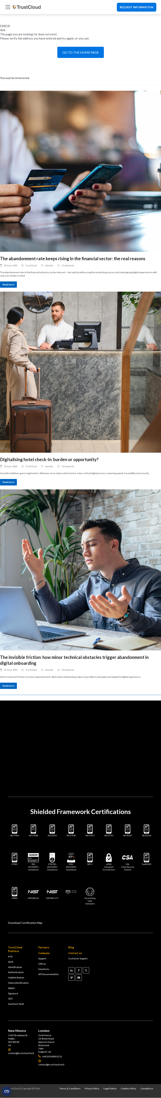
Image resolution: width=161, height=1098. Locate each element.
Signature (13, 993)
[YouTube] (79, 977)
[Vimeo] (71, 977)
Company (44, 953)
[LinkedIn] (71, 970)
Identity (49, 265)
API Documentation (48, 974)
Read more (8, 284)
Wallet (11, 988)
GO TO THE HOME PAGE (80, 52)
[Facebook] (79, 970)
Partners (43, 947)
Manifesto (43, 969)
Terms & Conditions (69, 1088)
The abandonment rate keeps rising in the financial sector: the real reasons (72, 258)
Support (42, 958)
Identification (15, 967)
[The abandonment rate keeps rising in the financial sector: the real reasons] (80, 171)
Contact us (75, 953)
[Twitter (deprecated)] (86, 970)
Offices (42, 963)
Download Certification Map (25, 922)
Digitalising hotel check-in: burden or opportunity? (49, 459)
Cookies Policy (128, 1088)
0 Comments (68, 265)
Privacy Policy (92, 1088)
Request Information (136, 7)
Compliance (146, 1088)
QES (10, 998)
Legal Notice (109, 1088)
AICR (10, 961)
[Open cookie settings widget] (6, 1091)
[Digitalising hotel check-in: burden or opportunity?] (80, 372)
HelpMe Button (16, 977)
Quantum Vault (16, 1003)
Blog (71, 947)
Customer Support (78, 958)
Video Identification (18, 982)
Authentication (16, 972)
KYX (10, 956)
